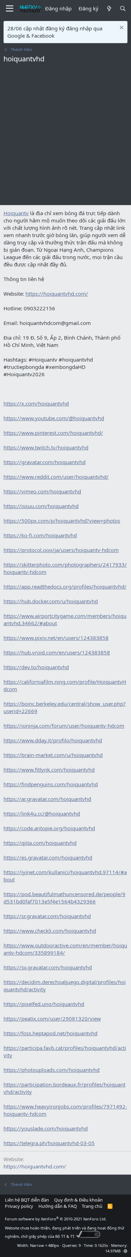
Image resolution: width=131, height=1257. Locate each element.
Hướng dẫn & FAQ (57, 1206)
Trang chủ (92, 1206)
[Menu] (9, 8)
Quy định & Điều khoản (78, 1200)
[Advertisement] (65, 136)
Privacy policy (19, 1206)
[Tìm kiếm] (123, 8)
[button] (126, 1251)
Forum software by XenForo (56, 1218)
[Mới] (109, 8)
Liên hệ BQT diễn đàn (27, 1200)
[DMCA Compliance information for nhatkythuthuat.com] (88, 1236)
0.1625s (101, 1245)
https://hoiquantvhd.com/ (34, 1166)
